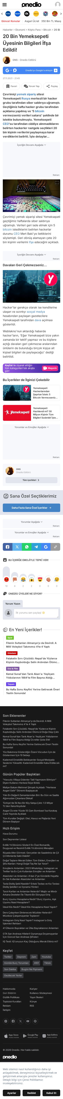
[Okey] (26, 13)
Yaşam (11, 684)
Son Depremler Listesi (14, 839)
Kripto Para (34, 29)
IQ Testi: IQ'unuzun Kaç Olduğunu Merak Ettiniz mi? (30, 941)
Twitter (8, 956)
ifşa (31, 242)
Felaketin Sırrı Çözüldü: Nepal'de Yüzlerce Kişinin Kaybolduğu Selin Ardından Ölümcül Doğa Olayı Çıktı (32, 660)
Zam (33, 956)
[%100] (36, 13)
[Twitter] (20, 1021)
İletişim (6, 1010)
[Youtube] (28, 1021)
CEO (6, 124)
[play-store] (31, 1036)
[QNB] (45, 13)
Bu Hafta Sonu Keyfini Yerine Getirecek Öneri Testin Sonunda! (33, 691)
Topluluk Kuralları (12, 1001)
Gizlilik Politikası (11, 997)
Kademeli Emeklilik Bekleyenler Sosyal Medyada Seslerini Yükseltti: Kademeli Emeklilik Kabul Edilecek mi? (31, 762)
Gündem (12, 653)
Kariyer (33, 988)
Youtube (46, 956)
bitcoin (39, 111)
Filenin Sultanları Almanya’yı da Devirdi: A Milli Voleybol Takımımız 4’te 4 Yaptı (31, 644)
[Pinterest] (35, 1021)
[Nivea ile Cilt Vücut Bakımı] (8, 13)
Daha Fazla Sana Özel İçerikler (29, 507)
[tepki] (6, 579)
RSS (32, 1005)
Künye (33, 1001)
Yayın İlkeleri (36, 997)
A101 (36, 962)
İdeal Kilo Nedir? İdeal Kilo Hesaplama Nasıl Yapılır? (30, 907)
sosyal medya (36, 311)
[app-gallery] (50, 1036)
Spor (10, 637)
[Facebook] (13, 1021)
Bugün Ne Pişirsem (32, 969)
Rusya (26, 98)
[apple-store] (12, 1036)
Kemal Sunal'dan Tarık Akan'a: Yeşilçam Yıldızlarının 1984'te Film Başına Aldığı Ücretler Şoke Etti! (30, 675)
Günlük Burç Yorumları (16, 962)
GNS (24, 59)
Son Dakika (10, 969)
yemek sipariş (26, 94)
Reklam (7, 1005)
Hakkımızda (9, 988)
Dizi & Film (13, 668)
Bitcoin (47, 29)
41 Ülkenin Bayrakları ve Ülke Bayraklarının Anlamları (30, 928)
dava (38, 320)
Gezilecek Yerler (13, 975)
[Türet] (54, 13)
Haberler (8, 29)
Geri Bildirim (9, 993)
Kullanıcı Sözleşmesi (41, 993)
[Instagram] (6, 1021)
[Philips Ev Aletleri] (17, 13)
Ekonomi (20, 29)
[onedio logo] (29, 1057)
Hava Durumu (10, 833)
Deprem (21, 956)
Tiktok (47, 962)
